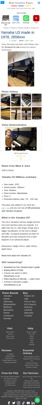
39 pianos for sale (12, 47)
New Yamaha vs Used (31, 356)
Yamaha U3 (34, 28)
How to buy (30, 301)
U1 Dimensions (10, 385)
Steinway (8, 301)
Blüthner (8, 307)
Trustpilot (10, 354)
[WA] (37, 400)
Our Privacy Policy (9, 392)
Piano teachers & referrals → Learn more (22, 279)
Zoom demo (10, 338)
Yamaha (13, 28)
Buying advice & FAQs (13, 270)
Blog (31, 342)
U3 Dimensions (10, 383)
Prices (32, 338)
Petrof (7, 313)
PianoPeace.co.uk (12, 276)
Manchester (22, 193)
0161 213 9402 (21, 13)
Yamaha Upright (23, 28)
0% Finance (30, 304)
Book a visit (10, 336)
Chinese (31, 344)
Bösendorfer (10, 304)
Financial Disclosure (32, 392)
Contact (28, 315)
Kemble (7, 318)
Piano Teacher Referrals (31, 385)
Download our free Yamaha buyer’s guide (22, 267)
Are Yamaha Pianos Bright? (10, 376)
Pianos (6, 28)
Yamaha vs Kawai (32, 363)
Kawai (7, 298)
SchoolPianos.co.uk (12, 285)
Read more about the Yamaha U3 (16, 255)
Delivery (28, 307)
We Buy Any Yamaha (32, 381)
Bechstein (8, 310)
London (10, 334)
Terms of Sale (20, 392)
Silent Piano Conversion (32, 383)
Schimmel (8, 315)
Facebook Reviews (10, 362)
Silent (32, 336)
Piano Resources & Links (31, 387)
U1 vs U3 (32, 334)
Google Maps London (9, 360)
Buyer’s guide (31, 332)
